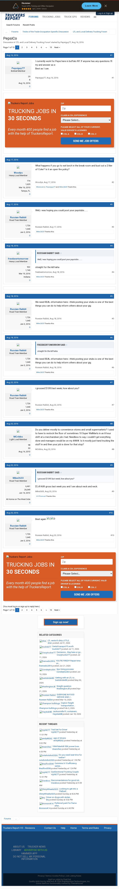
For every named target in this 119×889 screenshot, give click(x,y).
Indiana (27, 277)
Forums (33, 16)
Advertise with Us (35, 850)
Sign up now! (60, 622)
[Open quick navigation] (111, 31)
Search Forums (13, 25)
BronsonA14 (44, 808)
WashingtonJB (63, 688)
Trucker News (37, 847)
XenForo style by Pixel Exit (59, 879)
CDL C (93, 134)
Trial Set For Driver (59, 729)
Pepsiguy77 (66, 42)
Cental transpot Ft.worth (63, 646)
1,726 (27, 225)
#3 (111, 204)
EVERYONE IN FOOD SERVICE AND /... (66, 695)
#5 (111, 296)
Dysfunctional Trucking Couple (65, 772)
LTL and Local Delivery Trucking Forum (33, 42)
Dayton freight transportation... (68, 704)
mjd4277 (55, 732)
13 (51, 47)
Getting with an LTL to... (65, 677)
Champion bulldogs (48, 708)
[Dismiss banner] (105, 5)
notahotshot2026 (47, 760)
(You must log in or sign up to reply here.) (21, 606)
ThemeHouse (77, 883)
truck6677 (56, 649)
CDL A (66, 134)
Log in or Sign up (105, 13)
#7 (111, 382)
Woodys (18, 172)
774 (28, 181)
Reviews (85, 16)
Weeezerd (40, 187)
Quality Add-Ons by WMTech (59, 881)
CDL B (79, 134)
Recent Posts (29, 25)
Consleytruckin (63, 672)
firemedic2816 (45, 666)
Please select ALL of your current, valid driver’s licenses (80, 128)
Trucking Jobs (51, 16)
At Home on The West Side (18, 499)
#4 (111, 246)
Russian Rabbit (18, 217)
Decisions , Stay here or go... (69, 652)
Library (16, 850)
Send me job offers (86, 141)
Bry (47, 800)
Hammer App (29, 853)
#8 (111, 424)
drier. (50, 643)
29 (29, 76)
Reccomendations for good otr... (65, 780)
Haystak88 (57, 714)
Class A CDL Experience (74, 115)
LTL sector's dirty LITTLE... (59, 640)
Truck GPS (70, 16)
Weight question (64, 686)
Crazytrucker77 (63, 655)
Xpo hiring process (65, 669)
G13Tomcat (41, 496)
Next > (57, 47)
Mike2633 (63, 187)
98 (29, 445)
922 (28, 267)
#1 (111, 55)
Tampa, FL (25, 191)
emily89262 (58, 740)
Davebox (55, 783)
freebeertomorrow (18, 258)
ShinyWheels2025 (47, 794)
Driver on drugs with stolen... (58, 797)
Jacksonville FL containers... (65, 711)
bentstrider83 (61, 680)
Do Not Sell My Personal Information (29, 857)
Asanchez (56, 749)
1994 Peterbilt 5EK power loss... (66, 746)
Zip (62, 103)
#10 (110, 513)
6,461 (27, 486)
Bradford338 (45, 768)
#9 (111, 465)
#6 (111, 337)
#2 (111, 160)
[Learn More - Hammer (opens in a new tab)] (59, 6)
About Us (19, 847)
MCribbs (18, 436)
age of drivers (59, 738)
